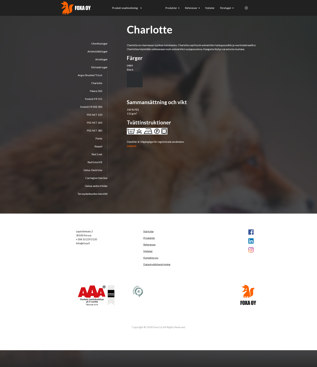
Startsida (148, 231)
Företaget (225, 7)
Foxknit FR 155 (93, 98)
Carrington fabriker (96, 177)
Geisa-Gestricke (93, 170)
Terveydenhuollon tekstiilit (92, 193)
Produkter (171, 7)
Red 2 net (97, 154)
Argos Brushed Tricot (90, 75)
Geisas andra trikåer (96, 185)
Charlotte (96, 83)
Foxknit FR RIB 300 (91, 106)
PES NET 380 (94, 130)
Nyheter (210, 7)
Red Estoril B (95, 162)
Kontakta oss (150, 257)
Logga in (131, 145)
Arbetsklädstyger (98, 51)
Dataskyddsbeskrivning (156, 264)
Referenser (191, 7)
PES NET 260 (94, 122)
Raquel (98, 146)
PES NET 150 (94, 114)
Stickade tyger (99, 67)
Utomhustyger (99, 43)
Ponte (98, 138)
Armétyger (101, 59)
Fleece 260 (96, 90)
